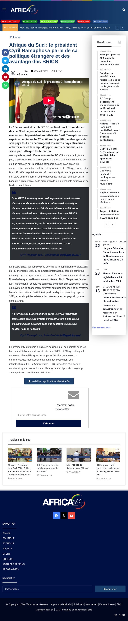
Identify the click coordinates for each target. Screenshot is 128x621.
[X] (64, 515)
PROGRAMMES (10, 569)
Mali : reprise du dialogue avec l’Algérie (77, 466)
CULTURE (7, 559)
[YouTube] (71, 515)
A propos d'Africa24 (61, 604)
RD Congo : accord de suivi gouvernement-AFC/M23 (47, 468)
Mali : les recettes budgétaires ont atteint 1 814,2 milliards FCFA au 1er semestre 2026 (65, 27)
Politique (15, 37)
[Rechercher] (124, 11)
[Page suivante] (112, 224)
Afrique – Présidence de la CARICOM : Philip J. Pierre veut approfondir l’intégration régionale (20, 470)
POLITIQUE (8, 538)
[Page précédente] (106, 224)
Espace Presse (107, 604)
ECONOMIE (8, 543)
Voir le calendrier (101, 327)
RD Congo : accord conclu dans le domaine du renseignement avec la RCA (108, 470)
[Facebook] (56, 515)
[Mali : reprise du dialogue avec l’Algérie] (78, 455)
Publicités (79, 604)
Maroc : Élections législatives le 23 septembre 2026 (113, 277)
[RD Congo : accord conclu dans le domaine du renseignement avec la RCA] (108, 455)
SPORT (6, 553)
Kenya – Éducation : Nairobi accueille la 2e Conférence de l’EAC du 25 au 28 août (114, 256)
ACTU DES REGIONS (13, 564)
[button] (5, 52)
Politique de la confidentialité (77, 609)
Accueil (6, 533)
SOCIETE (7, 548)
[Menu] (4, 11)
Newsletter (91, 604)
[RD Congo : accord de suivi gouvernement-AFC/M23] (49, 455)
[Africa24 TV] (23, 9)
